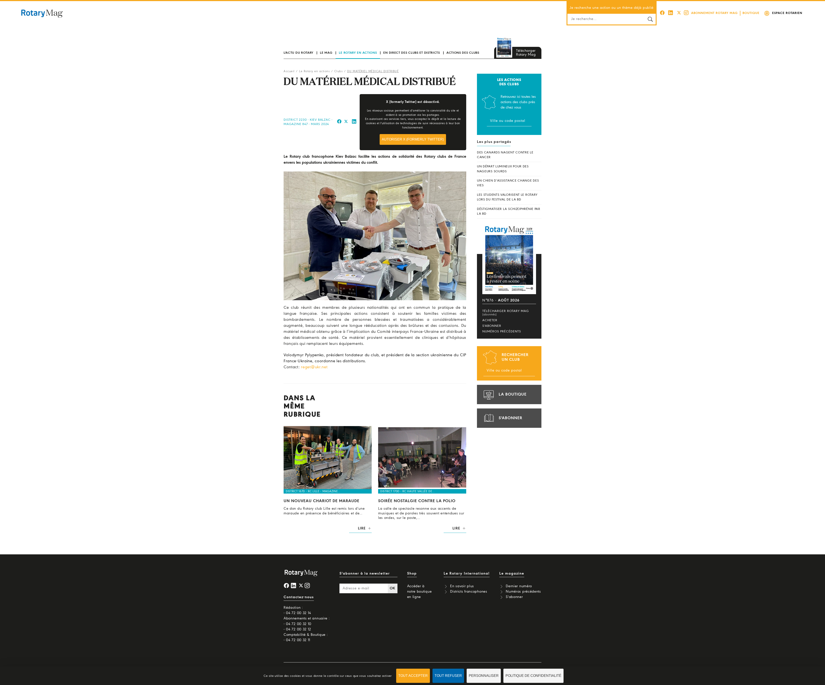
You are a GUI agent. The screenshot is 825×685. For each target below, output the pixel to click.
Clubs (338, 71)
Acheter (489, 320)
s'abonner (510, 418)
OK (392, 588)
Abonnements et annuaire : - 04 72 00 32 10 (307, 621)
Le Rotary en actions (358, 53)
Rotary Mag (42, 13)
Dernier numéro (519, 586)
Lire (361, 528)
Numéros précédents (501, 331)
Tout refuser (448, 675)
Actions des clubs (462, 53)
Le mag (326, 53)
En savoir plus (462, 586)
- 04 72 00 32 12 (297, 629)
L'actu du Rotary (298, 53)
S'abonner (491, 326)
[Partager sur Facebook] (339, 122)
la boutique (513, 394)
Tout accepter (413, 675)
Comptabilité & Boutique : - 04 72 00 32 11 (306, 637)
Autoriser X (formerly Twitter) (413, 139)
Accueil (289, 71)
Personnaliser (484, 675)
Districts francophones (468, 592)
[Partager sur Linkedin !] (354, 122)
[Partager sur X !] (346, 122)
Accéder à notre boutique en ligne (419, 591)
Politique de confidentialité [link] (533, 675)
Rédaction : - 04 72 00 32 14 (297, 610)
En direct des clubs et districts (411, 53)
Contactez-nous (299, 597)
